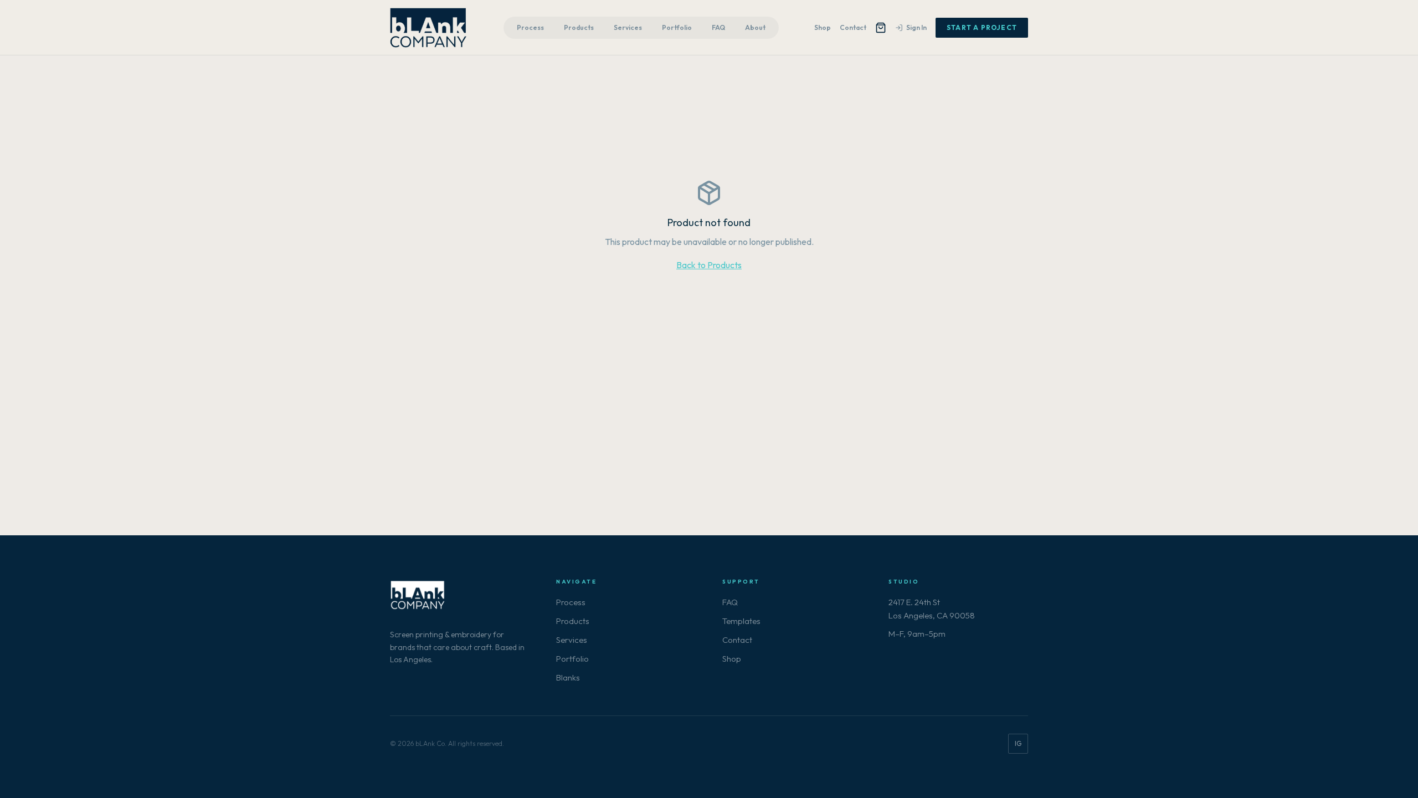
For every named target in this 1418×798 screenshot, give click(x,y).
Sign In (916, 27)
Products (579, 27)
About (755, 27)
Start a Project (982, 27)
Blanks (568, 677)
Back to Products (709, 264)
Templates (741, 621)
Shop (822, 27)
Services (628, 27)
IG (1018, 743)
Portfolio (677, 27)
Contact (853, 27)
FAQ (718, 27)
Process (530, 27)
